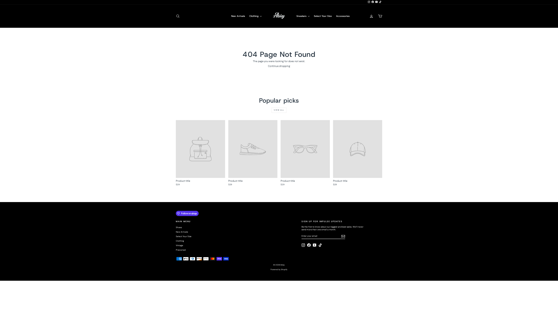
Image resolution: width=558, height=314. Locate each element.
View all (279, 110)
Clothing (254, 16)
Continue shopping (279, 66)
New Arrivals (238, 16)
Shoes (179, 227)
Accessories (343, 16)
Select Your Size (323, 16)
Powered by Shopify (279, 269)
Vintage (179, 245)
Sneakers (301, 16)
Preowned (181, 250)
